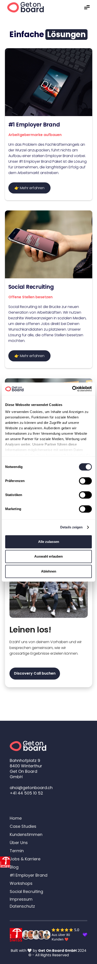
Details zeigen (71, 527)
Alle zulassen (48, 542)
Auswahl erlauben (48, 556)
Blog (14, 867)
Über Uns (19, 842)
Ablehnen (48, 571)
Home (16, 818)
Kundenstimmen (26, 834)
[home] (25, 7)
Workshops (21, 883)
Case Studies (23, 826)
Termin (17, 851)
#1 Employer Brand (28, 875)
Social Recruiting (26, 891)
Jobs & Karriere (25, 859)
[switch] (85, 480)
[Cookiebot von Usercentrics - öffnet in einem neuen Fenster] (72, 389)
